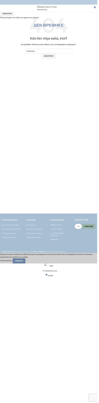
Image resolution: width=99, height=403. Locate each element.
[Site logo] (48, 8)
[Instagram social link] (50, 2)
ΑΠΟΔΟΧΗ (19, 261)
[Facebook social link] (47, 2)
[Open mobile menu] (3, 8)
